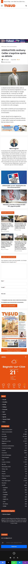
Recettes (4, 483)
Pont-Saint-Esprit (6, 480)
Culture (4, 450)
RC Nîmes (5, 503)
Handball (5, 494)
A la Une (4, 434)
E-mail (3, 287)
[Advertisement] (14, 23)
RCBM (4, 506)
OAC (4, 501)
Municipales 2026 (6, 466)
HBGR (4, 497)
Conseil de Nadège (6, 448)
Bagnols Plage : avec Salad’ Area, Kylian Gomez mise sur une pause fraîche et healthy (6, 244)
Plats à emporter (6, 476)
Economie (4, 452)
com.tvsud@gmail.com (6, 538)
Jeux (3, 459)
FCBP (4, 490)
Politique (4, 478)
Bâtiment (4, 443)
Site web (3, 293)
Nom (2, 281)
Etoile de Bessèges (6, 455)
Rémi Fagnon (6, 59)
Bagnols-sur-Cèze (6, 441)
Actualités (4, 436)
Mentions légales (6, 514)
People (3, 471)
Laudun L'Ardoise (6, 462)
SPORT (3, 485)
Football (5, 492)
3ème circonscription (12, 46)
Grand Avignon (5, 457)
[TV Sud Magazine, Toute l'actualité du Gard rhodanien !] (10, 5)
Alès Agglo (4, 438)
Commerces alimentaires (8, 445)
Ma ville (4, 464)
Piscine (3, 473)
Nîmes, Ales (5, 469)
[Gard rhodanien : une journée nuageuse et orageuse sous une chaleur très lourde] (21, 218)
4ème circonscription (7, 431)
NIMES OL (5, 499)
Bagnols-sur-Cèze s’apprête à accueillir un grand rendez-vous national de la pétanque (7, 226)
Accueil (4, 46)
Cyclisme (5, 487)
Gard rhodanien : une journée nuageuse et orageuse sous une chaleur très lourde (20, 226)
